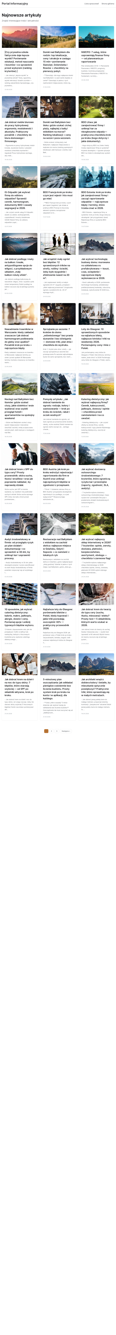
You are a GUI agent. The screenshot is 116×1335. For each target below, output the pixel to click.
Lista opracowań (92, 3)
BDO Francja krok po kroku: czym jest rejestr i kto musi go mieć (58, 195)
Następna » (66, 731)
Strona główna (108, 3)
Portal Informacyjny (15, 3)
